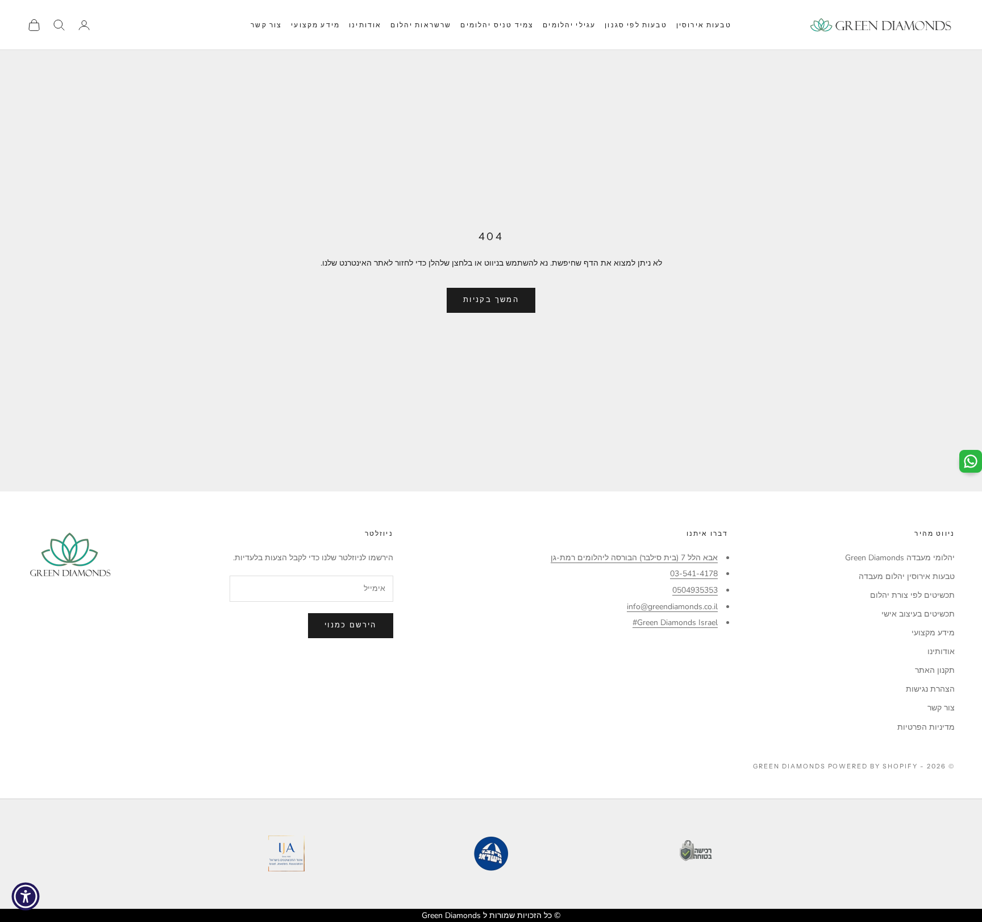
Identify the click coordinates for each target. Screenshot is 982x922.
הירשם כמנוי (350, 625)
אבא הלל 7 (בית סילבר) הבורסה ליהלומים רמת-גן (634, 557)
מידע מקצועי (315, 24)
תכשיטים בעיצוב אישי (918, 614)
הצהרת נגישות (930, 689)
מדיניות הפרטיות (926, 727)
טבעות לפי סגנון (636, 24)
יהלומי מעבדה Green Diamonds (900, 557)
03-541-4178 (694, 573)
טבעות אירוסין (703, 24)
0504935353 (695, 590)
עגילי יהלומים (569, 24)
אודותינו (365, 24)
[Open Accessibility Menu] (25, 896)
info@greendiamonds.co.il (672, 606)
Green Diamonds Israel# (675, 622)
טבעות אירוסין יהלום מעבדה (907, 576)
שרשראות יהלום (420, 24)
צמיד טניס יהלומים (497, 24)
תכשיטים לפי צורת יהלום (912, 595)
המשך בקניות (491, 300)
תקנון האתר (935, 670)
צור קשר (266, 24)
